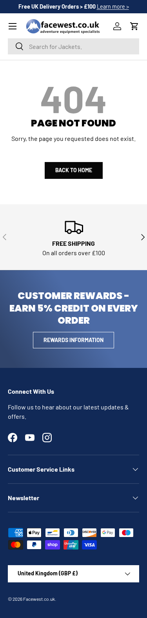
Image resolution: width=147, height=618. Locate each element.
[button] (134, 26)
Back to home (73, 170)
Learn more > (113, 6)
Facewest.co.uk (39, 599)
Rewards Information (73, 340)
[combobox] (73, 46)
